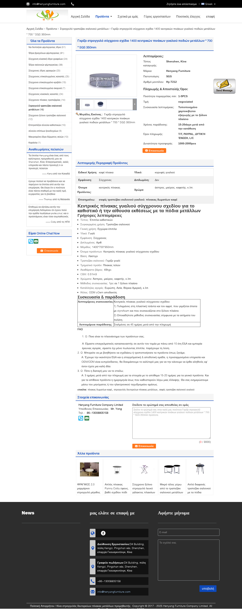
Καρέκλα (33, 142)
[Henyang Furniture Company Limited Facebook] (103, 532)
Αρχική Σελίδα (80, 16)
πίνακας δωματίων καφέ (100, 389)
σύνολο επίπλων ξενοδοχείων (43, 130)
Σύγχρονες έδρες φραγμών (42, 70)
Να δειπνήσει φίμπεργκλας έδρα (45, 47)
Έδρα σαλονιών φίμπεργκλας (43, 64)
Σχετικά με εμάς (128, 16)
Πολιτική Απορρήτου (42, 605)
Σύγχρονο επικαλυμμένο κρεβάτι (45, 82)
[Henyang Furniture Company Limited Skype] (80, 418)
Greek (209, 3)
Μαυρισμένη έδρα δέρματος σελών (46, 136)
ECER (140, 609)
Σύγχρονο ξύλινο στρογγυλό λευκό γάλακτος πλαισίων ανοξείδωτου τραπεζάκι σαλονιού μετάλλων (144, 494)
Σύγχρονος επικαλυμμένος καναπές (46, 76)
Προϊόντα (102, 16)
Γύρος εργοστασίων (157, 16)
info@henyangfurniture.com (48, 3)
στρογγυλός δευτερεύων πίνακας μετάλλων (135, 389)
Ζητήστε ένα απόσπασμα (182, 3)
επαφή (210, 16)
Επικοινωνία (156, 150)
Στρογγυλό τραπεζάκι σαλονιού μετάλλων (84, 28)
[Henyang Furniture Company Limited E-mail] (86, 418)
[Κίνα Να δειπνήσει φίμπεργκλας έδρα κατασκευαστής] (47, 15)
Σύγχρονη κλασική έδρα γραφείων (46, 58)
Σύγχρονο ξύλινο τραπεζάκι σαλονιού (47, 115)
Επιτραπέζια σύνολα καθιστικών (45, 125)
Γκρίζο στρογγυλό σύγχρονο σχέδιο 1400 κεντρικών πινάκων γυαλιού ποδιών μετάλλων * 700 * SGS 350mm (107, 118)
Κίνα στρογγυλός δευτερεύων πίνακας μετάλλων (85, 605)
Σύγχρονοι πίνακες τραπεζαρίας (44, 99)
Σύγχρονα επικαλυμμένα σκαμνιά (45, 88)
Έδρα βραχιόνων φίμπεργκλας (44, 53)
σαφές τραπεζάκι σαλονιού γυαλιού (177, 389)
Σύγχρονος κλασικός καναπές (43, 94)
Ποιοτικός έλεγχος (188, 16)
